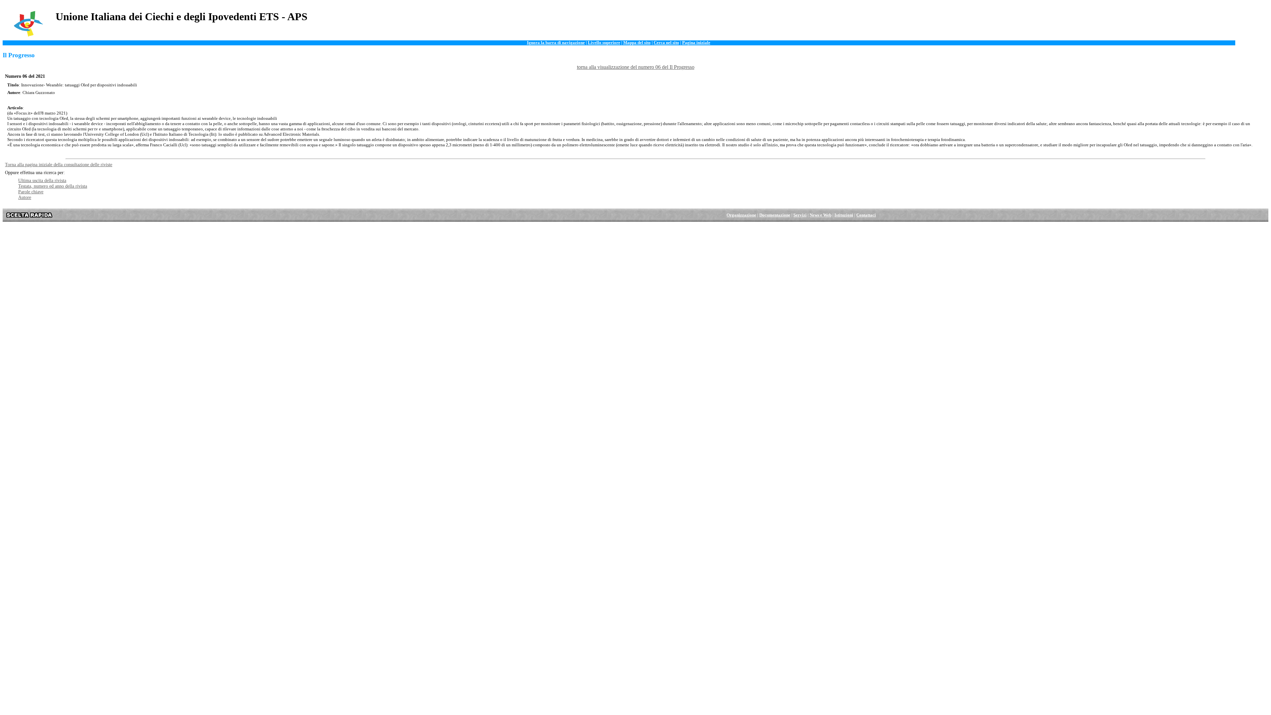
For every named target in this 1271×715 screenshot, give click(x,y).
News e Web (820, 215)
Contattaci (866, 215)
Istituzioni (843, 215)
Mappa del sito (637, 42)
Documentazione (774, 215)
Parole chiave (30, 191)
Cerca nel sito (666, 42)
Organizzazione (741, 215)
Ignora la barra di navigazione (556, 42)
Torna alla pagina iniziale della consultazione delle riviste (58, 164)
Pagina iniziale (696, 42)
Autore (24, 197)
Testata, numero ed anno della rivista (52, 186)
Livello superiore (604, 42)
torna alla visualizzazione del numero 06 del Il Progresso (635, 67)
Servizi (800, 215)
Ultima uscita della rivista (42, 180)
